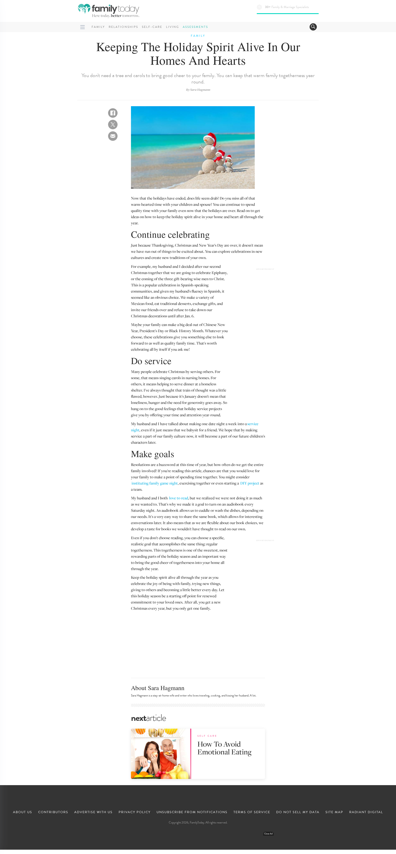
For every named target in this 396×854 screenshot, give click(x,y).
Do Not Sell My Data (297, 812)
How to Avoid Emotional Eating (224, 747)
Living (172, 27)
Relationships (123, 27)
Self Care (207, 736)
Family (98, 27)
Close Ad (268, 834)
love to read (178, 497)
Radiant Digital (366, 812)
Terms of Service (251, 812)
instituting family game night (155, 483)
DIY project (249, 483)
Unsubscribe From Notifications (192, 812)
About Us (22, 812)
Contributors (53, 812)
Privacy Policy (135, 812)
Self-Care (152, 27)
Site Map (334, 812)
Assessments (195, 27)
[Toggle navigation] (313, 27)
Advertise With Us (93, 812)
